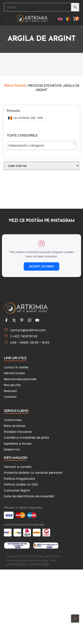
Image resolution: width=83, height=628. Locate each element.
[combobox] (41, 145)
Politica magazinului (19, 479)
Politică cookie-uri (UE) (21, 484)
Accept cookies (41, 266)
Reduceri (10, 391)
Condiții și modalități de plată (26, 438)
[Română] (67, 19)
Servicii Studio (14, 373)
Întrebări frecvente (18, 432)
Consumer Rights (17, 490)
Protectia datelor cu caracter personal (33, 473)
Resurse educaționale (20, 379)
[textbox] (41, 145)
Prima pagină (14, 86)
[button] (6, 19)
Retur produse (14, 426)
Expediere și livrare (17, 444)
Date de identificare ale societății (29, 496)
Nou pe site (12, 385)
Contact (10, 397)
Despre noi (12, 449)
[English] (60, 19)
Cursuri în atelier (16, 367)
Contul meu (13, 420)
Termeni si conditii (17, 467)
